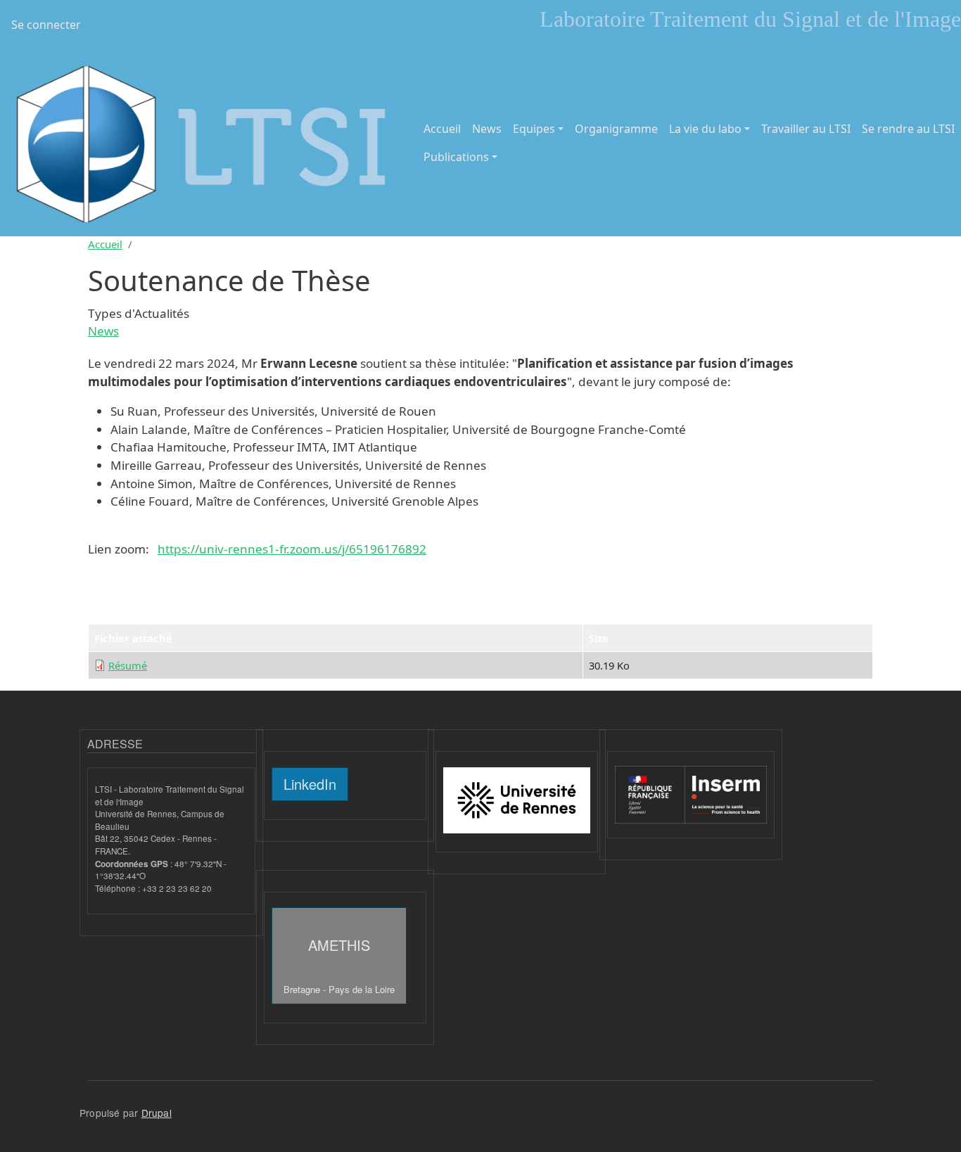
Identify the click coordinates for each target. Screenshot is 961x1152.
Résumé (127, 665)
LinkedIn (310, 784)
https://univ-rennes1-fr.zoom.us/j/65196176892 (292, 549)
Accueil (442, 128)
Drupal (156, 1113)
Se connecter (46, 24)
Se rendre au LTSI (908, 128)
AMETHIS (339, 965)
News (487, 128)
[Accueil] (203, 143)
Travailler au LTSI (806, 128)
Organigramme (616, 128)
